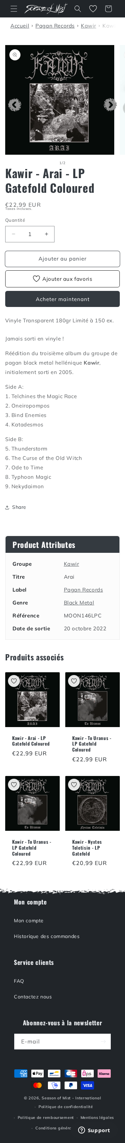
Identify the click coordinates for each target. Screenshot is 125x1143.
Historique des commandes (47, 936)
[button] (14, 8)
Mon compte (29, 920)
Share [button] (19, 507)
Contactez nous (33, 997)
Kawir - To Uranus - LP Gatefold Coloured (91, 744)
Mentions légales (97, 1117)
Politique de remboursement (46, 1117)
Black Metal (79, 602)
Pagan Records (83, 589)
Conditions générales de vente (65, 1128)
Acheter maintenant (63, 299)
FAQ (19, 981)
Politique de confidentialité (66, 1106)
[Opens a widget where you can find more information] (94, 1131)
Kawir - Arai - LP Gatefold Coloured (31, 741)
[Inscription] (103, 1041)
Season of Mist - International (71, 1098)
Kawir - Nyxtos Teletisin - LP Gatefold (87, 847)
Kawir (71, 563)
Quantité (15, 220)
